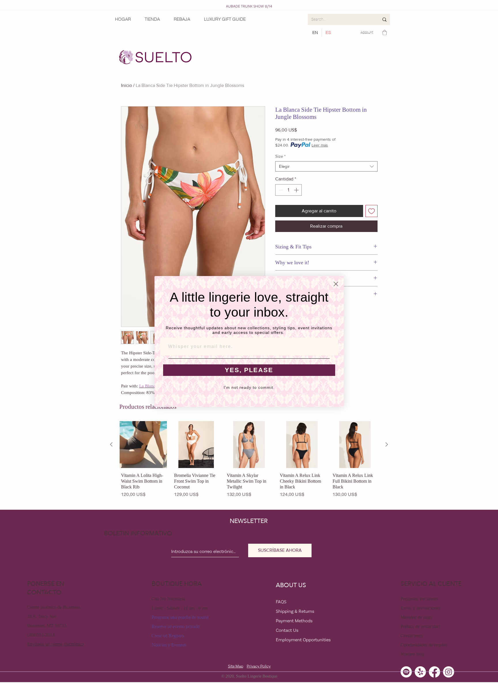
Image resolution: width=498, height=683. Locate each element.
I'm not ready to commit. (249, 387)
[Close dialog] (336, 284)
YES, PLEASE (249, 370)
